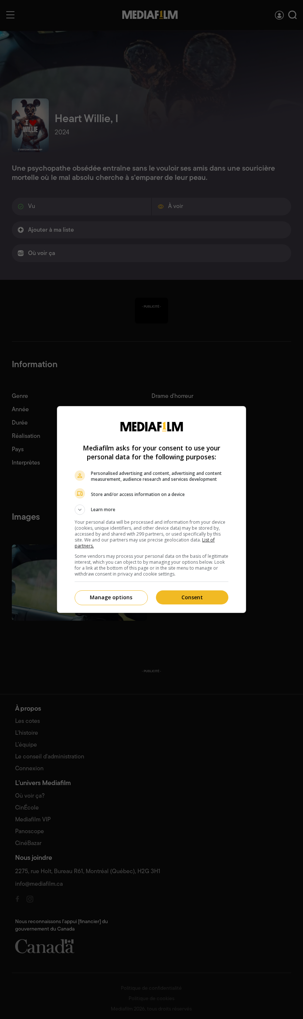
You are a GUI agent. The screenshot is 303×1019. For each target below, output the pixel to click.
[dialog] (151, 509)
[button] (151, 510)
